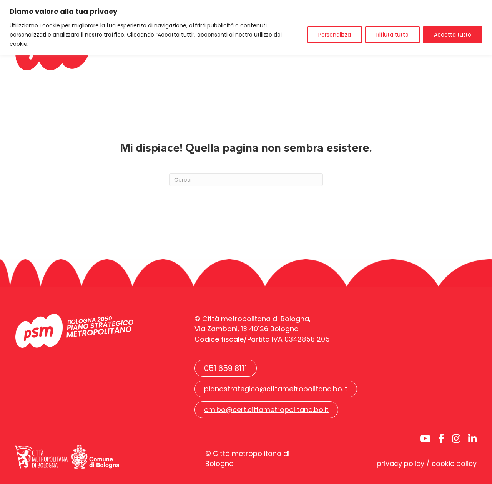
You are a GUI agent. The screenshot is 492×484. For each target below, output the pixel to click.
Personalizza (334, 34)
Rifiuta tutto (392, 34)
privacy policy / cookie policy (427, 463)
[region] (246, 27)
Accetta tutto (452, 34)
